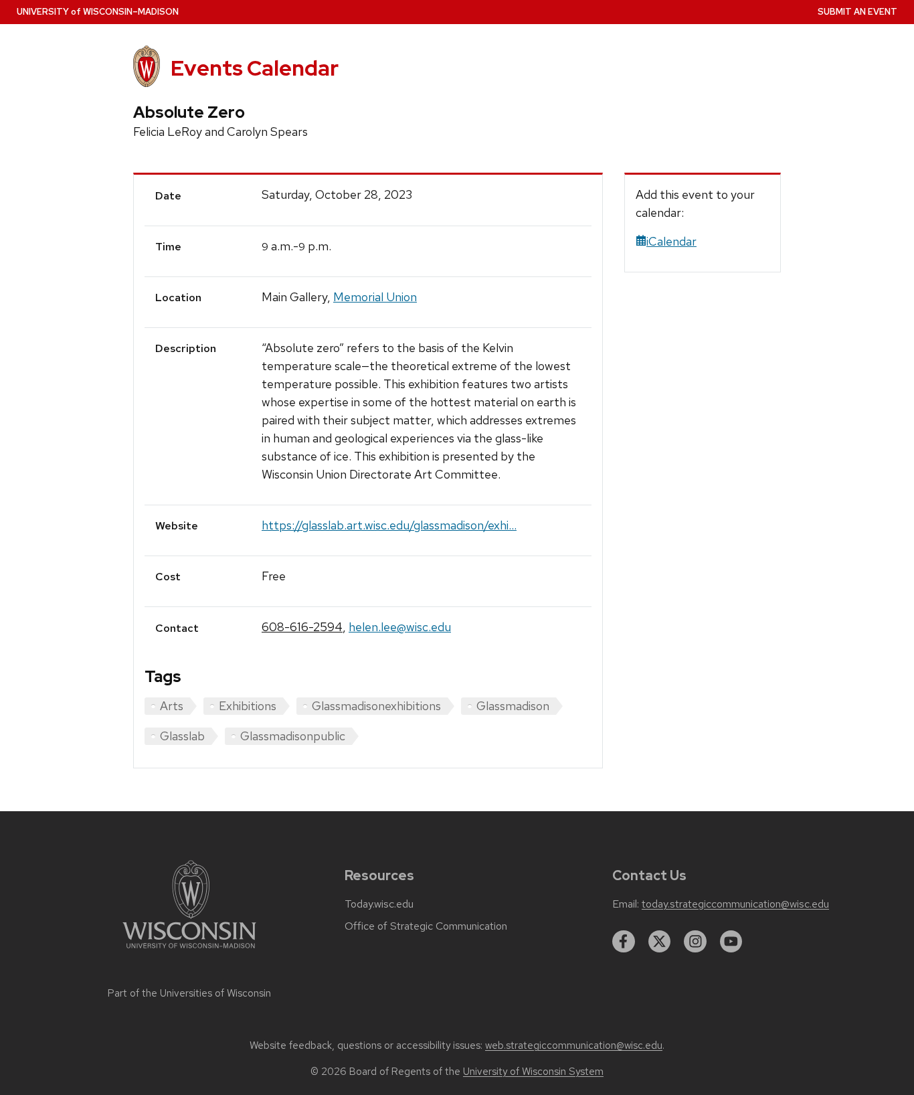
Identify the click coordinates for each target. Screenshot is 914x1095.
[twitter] (659, 941)
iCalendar (671, 241)
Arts (171, 705)
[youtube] (731, 941)
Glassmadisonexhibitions (376, 705)
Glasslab (182, 736)
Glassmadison (512, 705)
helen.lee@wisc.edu (400, 627)
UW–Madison (98, 11)
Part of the (189, 993)
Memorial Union (375, 297)
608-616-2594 (302, 627)
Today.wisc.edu (379, 904)
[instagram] (695, 941)
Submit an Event (857, 11)
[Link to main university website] (189, 951)
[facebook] (623, 941)
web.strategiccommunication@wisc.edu (573, 1045)
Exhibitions (247, 705)
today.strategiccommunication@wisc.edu (735, 904)
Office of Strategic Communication (426, 926)
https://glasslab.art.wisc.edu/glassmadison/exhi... (389, 525)
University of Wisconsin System (533, 1071)
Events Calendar (255, 68)
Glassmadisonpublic (292, 736)
